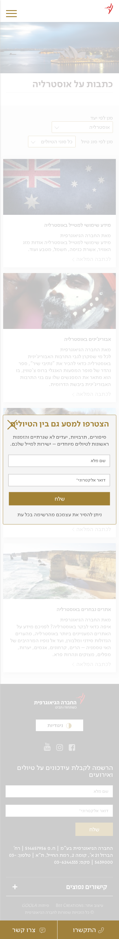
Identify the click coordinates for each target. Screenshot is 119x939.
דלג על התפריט (64, 2)
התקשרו (84, 929)
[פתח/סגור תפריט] (11, 9)
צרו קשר (24, 929)
